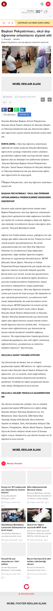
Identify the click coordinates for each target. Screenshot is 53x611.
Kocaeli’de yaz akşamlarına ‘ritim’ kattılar (10, 561)
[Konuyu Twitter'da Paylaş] (10, 110)
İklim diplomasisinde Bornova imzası (37, 488)
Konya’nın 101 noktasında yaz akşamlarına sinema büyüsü (13, 490)
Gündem (16, 39)
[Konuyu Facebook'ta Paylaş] (4, 110)
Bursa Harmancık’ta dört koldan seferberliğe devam (39, 561)
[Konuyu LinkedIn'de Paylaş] (23, 110)
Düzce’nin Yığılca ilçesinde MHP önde (37, 526)
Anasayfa (7, 39)
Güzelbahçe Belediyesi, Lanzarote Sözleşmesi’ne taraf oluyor (13, 527)
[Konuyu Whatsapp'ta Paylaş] (16, 110)
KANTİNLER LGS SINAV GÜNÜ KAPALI (34, 23)
